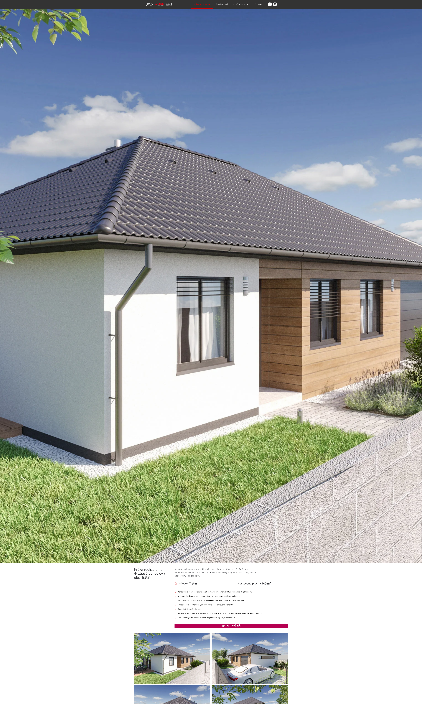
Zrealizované (222, 4)
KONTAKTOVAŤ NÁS (231, 626)
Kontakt (258, 4)
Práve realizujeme (202, 4)
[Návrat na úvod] (159, 4)
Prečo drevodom (241, 4)
